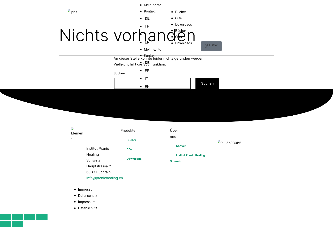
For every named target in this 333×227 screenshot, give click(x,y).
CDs (178, 17)
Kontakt (150, 55)
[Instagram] (231, 130)
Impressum (86, 189)
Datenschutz (87, 195)
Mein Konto (152, 4)
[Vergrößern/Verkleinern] (5, 217)
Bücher (180, 11)
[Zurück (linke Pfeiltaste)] (5, 224)
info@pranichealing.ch (104, 178)
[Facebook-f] (222, 130)
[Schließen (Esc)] (42, 217)
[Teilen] (29, 217)
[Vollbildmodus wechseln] (17, 217)
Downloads (183, 24)
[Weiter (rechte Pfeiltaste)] (17, 224)
